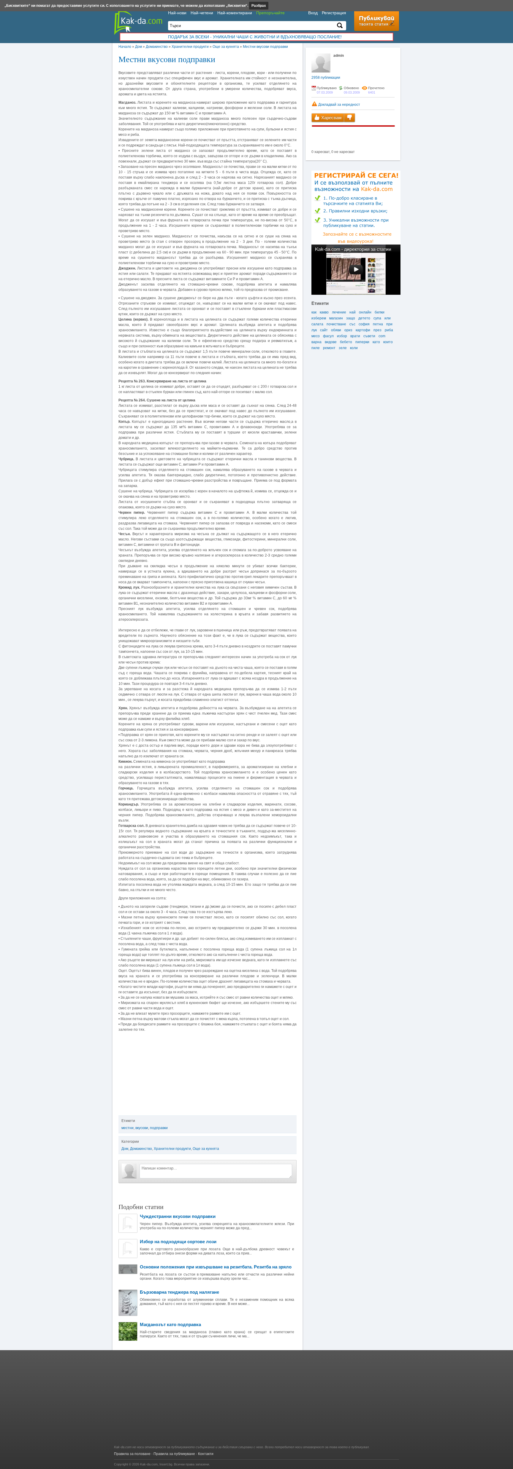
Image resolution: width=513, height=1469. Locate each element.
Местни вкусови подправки (265, 47)
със (352, 324)
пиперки (362, 342)
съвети (369, 336)
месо (315, 336)
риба (389, 330)
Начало (124, 47)
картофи (363, 330)
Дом (138, 47)
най (352, 312)
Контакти (205, 1454)
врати (355, 336)
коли (354, 348)
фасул (328, 336)
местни (127, 1128)
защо (350, 318)
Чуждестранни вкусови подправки (178, 1216)
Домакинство (157, 47)
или (387, 318)
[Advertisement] (256, 1400)
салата (317, 324)
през (377, 330)
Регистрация (334, 12)
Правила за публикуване (174, 1454)
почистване (336, 324)
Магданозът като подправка (170, 1324)
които (388, 342)
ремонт (329, 348)
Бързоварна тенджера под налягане (179, 1292)
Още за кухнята (226, 47)
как (313, 312)
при (389, 324)
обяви (336, 330)
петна (378, 324)
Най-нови (177, 12)
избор (342, 336)
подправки (159, 1128)
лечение (339, 312)
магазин (336, 318)
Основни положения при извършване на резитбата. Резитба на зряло (216, 1266)
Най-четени (202, 12)
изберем (318, 318)
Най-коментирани (234, 12)
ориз (348, 330)
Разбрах (258, 6)
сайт (324, 330)
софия (364, 324)
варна (316, 342)
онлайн (365, 312)
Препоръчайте (270, 12)
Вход (313, 12)
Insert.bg (165, 1464)
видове (331, 342)
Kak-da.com (149, 1464)
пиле (315, 348)
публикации (325, 77)
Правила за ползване (132, 1454)
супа (377, 318)
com (382, 336)
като (376, 342)
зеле (343, 348)
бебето (346, 342)
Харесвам (330, 117)
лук (314, 330)
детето (364, 318)
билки (379, 312)
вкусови (141, 1128)
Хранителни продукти (190, 47)
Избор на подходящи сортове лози (178, 1241)
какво (324, 312)
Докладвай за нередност (338, 105)
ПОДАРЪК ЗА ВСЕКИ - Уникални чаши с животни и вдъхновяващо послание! (255, 36)
